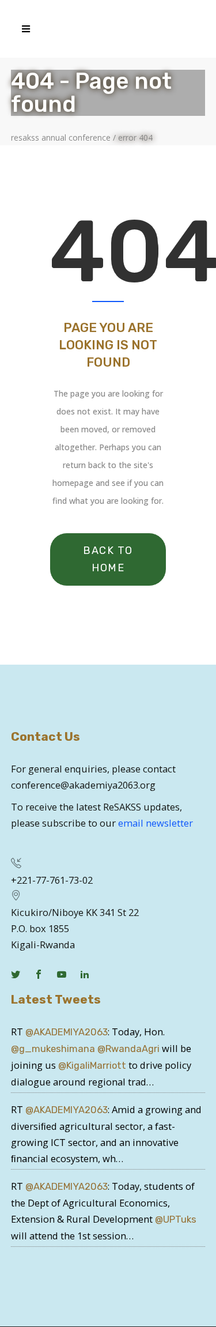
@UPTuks (175, 1219)
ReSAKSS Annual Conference (61, 138)
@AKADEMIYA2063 (66, 1032)
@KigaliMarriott (92, 1065)
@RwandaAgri (128, 1048)
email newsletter (155, 823)
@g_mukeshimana (53, 1048)
